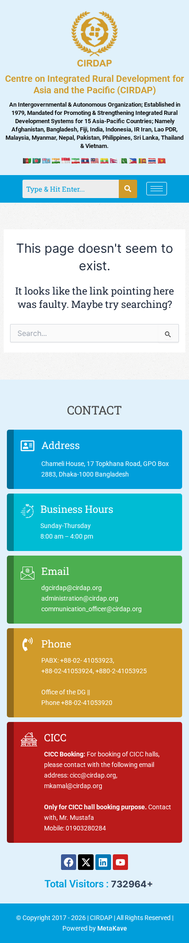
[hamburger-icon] (156, 188)
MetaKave (112, 928)
